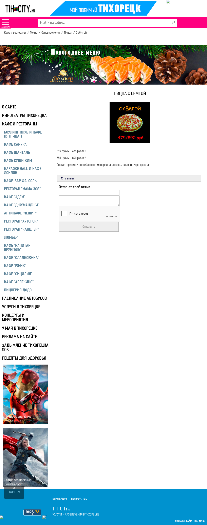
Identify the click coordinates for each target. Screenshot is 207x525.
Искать (173, 22)
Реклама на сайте (19, 336)
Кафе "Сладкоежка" (21, 257)
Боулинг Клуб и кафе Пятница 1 (23, 134)
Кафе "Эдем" (14, 196)
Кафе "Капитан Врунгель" (17, 247)
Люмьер (11, 237)
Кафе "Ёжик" (15, 265)
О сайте (9, 107)
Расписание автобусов (24, 298)
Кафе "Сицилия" (18, 273)
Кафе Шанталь (17, 152)
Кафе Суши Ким (18, 160)
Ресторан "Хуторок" (21, 221)
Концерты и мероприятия (15, 317)
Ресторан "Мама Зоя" (22, 188)
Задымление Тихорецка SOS (25, 347)
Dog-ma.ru (199, 521)
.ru (76, 511)
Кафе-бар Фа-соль (20, 180)
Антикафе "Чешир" (20, 213)
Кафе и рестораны (19, 124)
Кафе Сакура (15, 144)
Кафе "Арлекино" (19, 281)
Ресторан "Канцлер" (21, 229)
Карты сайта (60, 499)
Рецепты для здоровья (24, 358)
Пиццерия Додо (18, 290)
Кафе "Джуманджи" (21, 205)
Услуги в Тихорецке (21, 307)
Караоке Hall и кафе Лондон (22, 170)
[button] (82, 82)
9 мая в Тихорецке (19, 328)
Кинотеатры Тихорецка (24, 115)
